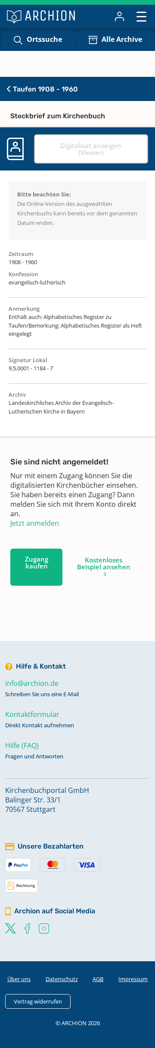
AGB (98, 979)
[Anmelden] (119, 16)
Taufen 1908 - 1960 (44, 89)
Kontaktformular (32, 714)
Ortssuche (44, 39)
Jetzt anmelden (34, 523)
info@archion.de (32, 683)
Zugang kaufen (36, 562)
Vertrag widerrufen (38, 1001)
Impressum (133, 979)
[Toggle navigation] (141, 16)
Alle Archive (122, 39)
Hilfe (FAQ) (22, 745)
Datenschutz (62, 979)
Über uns (19, 979)
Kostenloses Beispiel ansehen (103, 563)
